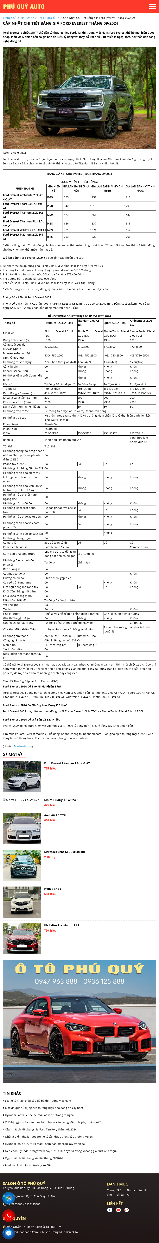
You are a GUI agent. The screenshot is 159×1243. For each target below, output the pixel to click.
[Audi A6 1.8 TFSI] (22, 828)
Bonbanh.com (23, 746)
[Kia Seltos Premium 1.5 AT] (22, 938)
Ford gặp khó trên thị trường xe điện (28, 1165)
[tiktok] (125, 1210)
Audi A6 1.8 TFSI (55, 815)
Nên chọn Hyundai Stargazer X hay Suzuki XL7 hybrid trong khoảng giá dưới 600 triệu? (60, 1151)
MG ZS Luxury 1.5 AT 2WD (61, 800)
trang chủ (9, 18)
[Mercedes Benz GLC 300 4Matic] (22, 865)
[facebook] (111, 1210)
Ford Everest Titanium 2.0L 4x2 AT (67, 763)
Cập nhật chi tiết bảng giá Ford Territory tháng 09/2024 (40, 1129)
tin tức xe (27, 18)
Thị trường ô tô (48, 18)
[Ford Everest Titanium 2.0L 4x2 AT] (22, 776)
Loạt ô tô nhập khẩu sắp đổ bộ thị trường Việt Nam (37, 1100)
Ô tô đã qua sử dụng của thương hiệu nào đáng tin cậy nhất (43, 1108)
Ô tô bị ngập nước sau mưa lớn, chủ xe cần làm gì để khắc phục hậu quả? (52, 1122)
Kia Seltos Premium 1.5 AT (61, 925)
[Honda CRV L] (22, 902)
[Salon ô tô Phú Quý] (24, 6)
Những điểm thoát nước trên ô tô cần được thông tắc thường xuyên (48, 1136)
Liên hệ (141, 1190)
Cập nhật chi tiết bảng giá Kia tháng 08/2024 (33, 1158)
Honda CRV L (52, 888)
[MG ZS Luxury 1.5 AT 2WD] (22, 800)
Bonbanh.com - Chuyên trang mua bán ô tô (48, 1232)
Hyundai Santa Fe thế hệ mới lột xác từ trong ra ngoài (39, 1115)
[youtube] (118, 1210)
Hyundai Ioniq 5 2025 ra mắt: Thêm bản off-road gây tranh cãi (45, 1144)
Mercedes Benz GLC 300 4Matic (64, 852)
